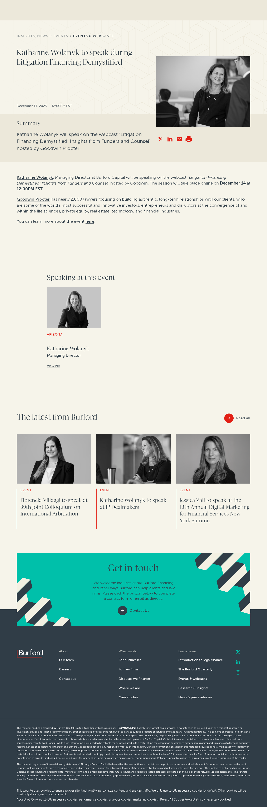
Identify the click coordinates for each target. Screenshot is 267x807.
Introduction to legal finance (200, 660)
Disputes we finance (134, 679)
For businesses (130, 660)
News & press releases (195, 697)
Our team (66, 660)
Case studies (128, 697)
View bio (53, 366)
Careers (65, 669)
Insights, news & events (42, 36)
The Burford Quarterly (195, 669)
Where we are (129, 688)
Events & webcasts (93, 36)
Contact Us (139, 610)
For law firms (128, 669)
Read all (243, 418)
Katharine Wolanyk (35, 177)
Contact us (67, 679)
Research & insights (193, 688)
